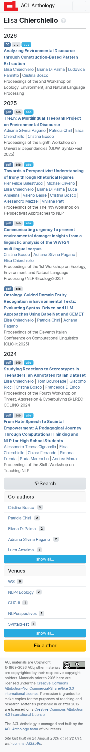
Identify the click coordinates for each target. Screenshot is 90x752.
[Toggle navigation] (79, 6)
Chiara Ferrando (42, 452)
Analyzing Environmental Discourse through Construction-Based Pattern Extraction (41, 57)
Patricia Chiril (60, 130)
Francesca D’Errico (62, 387)
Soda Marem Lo (34, 458)
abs (26, 44)
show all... (45, 559)
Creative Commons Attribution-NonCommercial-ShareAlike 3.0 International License (39, 688)
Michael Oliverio (60, 183)
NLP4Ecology (21, 591)
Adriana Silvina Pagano (25, 130)
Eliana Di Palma (51, 69)
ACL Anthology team (21, 729)
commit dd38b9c (26, 743)
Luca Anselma (21, 549)
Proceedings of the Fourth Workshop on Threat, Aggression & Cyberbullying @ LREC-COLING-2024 (44, 399)
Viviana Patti (53, 201)
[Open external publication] (7, 44)
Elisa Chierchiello (19, 69)
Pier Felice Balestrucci (23, 183)
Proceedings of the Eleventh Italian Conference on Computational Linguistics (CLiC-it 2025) (41, 338)
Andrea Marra (64, 458)
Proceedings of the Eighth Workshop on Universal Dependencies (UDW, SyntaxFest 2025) (43, 148)
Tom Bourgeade (51, 381)
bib (16, 44)
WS (11, 581)
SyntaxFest (18, 623)
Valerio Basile (35, 195)
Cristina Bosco (35, 75)
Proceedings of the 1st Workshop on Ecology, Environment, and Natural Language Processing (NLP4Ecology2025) (45, 272)
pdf (8, 112)
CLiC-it (14, 602)
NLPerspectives (22, 613)
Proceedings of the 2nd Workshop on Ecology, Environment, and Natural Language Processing (44, 87)
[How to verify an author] (63, 20)
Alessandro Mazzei (21, 201)
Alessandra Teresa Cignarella (30, 446)
